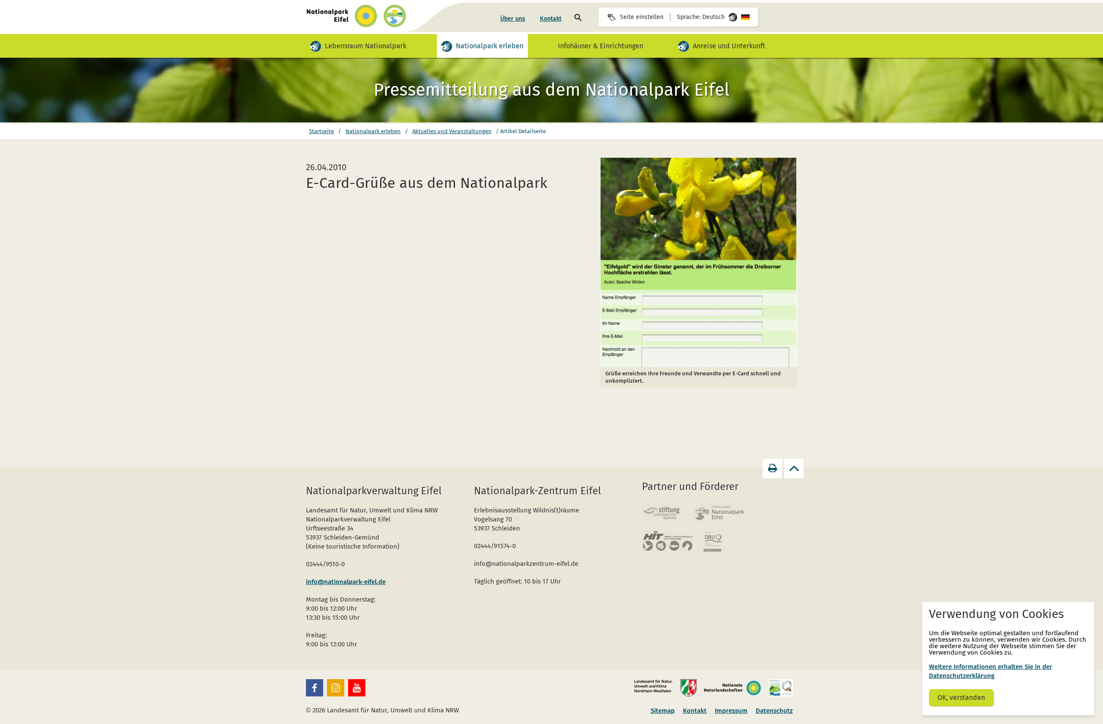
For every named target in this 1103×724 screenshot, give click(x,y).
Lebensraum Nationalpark (366, 43)
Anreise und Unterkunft (729, 43)
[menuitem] (512, 19)
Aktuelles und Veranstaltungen (452, 131)
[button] (314, 687)
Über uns (512, 18)
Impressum (731, 711)
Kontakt (550, 18)
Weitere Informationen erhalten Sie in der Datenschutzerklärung (990, 671)
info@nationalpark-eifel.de (346, 582)
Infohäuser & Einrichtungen (600, 46)
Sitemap (663, 711)
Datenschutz (774, 711)
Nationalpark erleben (490, 43)
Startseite (321, 131)
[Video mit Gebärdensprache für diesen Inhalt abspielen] (315, 46)
